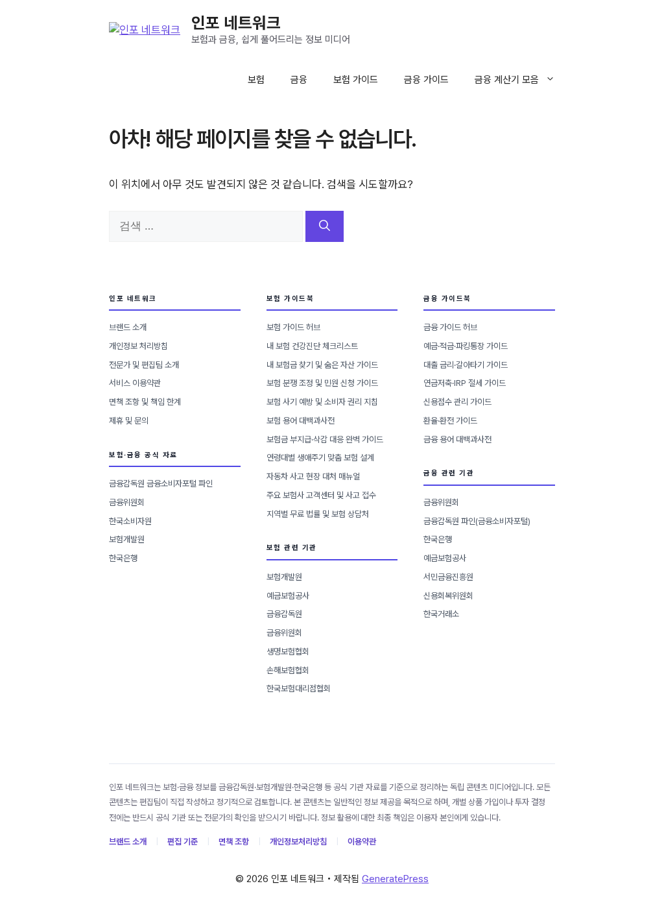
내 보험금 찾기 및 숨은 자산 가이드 (322, 365)
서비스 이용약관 (135, 383)
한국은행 (123, 558)
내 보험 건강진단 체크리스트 (312, 346)
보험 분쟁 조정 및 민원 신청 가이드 (322, 383)
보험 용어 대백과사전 (301, 421)
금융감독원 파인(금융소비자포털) (476, 521)
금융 (298, 80)
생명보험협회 (288, 651)
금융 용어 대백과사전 (457, 439)
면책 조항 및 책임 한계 (145, 402)
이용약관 (362, 841)
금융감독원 (284, 614)
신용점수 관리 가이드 (457, 402)
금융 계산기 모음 (507, 80)
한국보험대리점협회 (299, 688)
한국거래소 (441, 614)
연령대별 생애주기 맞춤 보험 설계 (320, 457)
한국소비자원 (130, 521)
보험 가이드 (355, 80)
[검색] (324, 226)
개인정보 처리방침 (138, 346)
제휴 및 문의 (128, 421)
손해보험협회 (288, 670)
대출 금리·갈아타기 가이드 (465, 365)
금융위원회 (127, 502)
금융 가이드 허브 (450, 327)
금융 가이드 (426, 80)
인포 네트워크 (236, 22)
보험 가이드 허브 (293, 327)
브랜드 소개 (128, 327)
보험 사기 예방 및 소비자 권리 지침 (322, 402)
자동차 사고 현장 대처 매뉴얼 (313, 476)
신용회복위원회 (448, 596)
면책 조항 (234, 841)
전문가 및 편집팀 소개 (144, 365)
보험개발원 (127, 539)
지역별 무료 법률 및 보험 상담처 (318, 514)
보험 (256, 80)
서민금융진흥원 (448, 577)
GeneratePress (395, 879)
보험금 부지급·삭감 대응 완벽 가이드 (325, 439)
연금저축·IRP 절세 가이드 (464, 383)
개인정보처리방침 (298, 841)
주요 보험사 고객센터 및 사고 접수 (321, 495)
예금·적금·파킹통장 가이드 (465, 346)
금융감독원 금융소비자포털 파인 (161, 483)
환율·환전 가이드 (450, 421)
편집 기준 (182, 841)
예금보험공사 (288, 596)
